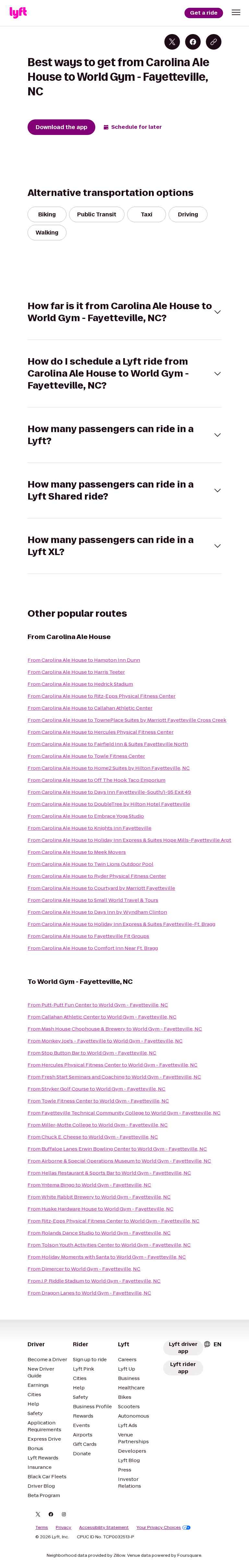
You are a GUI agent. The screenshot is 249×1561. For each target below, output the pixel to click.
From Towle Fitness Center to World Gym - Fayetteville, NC (98, 1100)
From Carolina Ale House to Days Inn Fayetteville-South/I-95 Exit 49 (109, 792)
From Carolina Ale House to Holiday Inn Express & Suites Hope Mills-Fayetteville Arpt (129, 840)
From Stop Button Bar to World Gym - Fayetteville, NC (92, 1052)
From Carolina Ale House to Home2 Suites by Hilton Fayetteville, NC (109, 768)
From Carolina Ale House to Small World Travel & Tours (93, 900)
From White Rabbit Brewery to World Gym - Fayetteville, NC (99, 1196)
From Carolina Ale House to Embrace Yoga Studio (86, 816)
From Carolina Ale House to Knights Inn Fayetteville (89, 828)
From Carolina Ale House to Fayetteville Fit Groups (88, 936)
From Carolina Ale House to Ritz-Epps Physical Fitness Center (101, 696)
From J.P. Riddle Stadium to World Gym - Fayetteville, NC (94, 1280)
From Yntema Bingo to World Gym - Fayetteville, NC (89, 1184)
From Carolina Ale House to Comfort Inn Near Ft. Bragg (93, 948)
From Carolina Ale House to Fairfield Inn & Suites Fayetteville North (108, 744)
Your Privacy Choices (158, 1528)
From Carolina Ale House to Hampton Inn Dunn (84, 660)
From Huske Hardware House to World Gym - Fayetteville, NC (100, 1208)
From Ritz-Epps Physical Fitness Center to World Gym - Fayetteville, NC (113, 1220)
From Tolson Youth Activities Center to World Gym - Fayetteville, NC (109, 1244)
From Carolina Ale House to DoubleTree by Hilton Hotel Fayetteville (109, 804)
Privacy (63, 1528)
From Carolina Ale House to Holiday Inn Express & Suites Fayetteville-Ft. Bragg (121, 924)
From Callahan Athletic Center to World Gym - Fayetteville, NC (102, 1016)
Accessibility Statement (104, 1528)
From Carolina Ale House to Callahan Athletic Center (90, 708)
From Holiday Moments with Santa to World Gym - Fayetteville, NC (107, 1256)
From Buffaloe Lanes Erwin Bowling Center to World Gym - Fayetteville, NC (117, 1148)
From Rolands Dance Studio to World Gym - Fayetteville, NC (99, 1232)
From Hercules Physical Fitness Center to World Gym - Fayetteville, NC (112, 1064)
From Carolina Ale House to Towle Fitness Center (86, 756)
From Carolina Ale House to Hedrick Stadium (80, 684)
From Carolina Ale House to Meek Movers (77, 852)
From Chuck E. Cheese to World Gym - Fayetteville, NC (93, 1136)
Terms (41, 1528)
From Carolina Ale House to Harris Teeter (76, 672)
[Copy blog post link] (213, 42)
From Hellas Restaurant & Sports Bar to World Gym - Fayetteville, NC (109, 1172)
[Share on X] (172, 42)
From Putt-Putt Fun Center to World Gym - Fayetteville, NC (98, 1004)
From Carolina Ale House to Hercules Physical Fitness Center (100, 732)
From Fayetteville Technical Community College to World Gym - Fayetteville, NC (124, 1112)
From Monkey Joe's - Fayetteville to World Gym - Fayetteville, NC (105, 1040)
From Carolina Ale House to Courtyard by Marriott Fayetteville (101, 888)
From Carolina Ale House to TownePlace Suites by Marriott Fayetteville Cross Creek (127, 720)
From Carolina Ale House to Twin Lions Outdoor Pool (90, 864)
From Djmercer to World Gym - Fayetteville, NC (84, 1268)
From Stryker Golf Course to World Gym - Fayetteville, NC (96, 1088)
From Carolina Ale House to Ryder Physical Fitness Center (97, 876)
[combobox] (212, 1344)
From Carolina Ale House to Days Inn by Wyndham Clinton (97, 912)
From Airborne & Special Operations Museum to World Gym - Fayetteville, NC (119, 1160)
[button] (236, 12)
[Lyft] (18, 13)
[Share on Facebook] (193, 42)
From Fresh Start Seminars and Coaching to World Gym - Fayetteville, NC (114, 1076)
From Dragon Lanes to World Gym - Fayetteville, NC (89, 1292)
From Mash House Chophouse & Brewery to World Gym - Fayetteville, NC (115, 1028)
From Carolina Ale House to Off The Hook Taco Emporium (96, 780)
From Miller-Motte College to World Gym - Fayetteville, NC (98, 1124)
